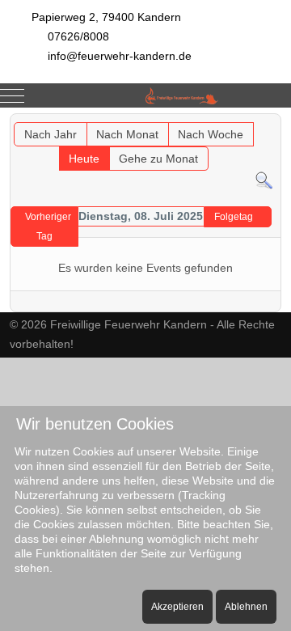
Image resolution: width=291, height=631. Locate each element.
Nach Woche (210, 134)
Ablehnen (246, 606)
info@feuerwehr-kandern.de (120, 55)
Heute (84, 158)
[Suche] (263, 179)
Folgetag (233, 216)
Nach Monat (127, 134)
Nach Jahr (50, 134)
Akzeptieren (177, 606)
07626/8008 (78, 36)
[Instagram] (273, 71)
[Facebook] (238, 71)
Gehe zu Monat (158, 158)
